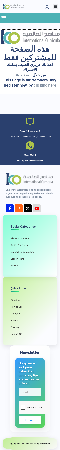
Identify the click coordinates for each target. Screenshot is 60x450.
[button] (55, 6)
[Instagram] (19, 208)
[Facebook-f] (10, 208)
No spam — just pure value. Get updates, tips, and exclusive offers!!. (29, 373)
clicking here (45, 85)
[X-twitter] (28, 208)
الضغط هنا (23, 74)
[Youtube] (37, 208)
